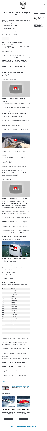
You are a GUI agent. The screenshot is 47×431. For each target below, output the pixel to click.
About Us (12, 426)
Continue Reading (8, 418)
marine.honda (4, 381)
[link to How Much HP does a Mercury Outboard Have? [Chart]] (23, 401)
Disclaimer (34, 426)
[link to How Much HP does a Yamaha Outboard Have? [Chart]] (8, 401)
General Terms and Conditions (20, 426)
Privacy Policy (29, 426)
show (7, 38)
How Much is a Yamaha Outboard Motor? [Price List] (20, 386)
